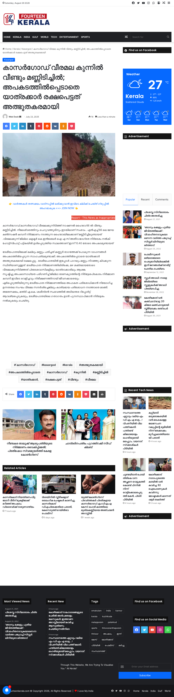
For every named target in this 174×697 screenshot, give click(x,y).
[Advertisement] (59, 332)
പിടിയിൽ (95, 645)
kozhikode (107, 616)
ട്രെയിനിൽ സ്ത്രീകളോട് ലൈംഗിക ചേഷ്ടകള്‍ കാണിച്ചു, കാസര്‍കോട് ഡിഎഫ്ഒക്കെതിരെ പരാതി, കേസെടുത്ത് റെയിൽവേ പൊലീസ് (58, 505)
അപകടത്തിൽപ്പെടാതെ (25, 372)
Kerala (17, 37)
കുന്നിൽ (80, 372)
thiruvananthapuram (111, 628)
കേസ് (94, 639)
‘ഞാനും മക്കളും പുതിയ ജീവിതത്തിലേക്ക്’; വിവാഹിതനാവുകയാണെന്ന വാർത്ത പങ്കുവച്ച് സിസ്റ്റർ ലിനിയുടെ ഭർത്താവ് (157, 236)
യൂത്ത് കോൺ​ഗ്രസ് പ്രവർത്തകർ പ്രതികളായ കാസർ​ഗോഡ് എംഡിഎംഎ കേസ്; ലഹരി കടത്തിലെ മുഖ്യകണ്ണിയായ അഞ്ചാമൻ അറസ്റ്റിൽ (97, 505)
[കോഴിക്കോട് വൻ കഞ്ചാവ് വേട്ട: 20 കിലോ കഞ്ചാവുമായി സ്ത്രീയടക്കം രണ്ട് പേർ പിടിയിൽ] (132, 302)
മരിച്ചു (121, 645)
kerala (68, 365)
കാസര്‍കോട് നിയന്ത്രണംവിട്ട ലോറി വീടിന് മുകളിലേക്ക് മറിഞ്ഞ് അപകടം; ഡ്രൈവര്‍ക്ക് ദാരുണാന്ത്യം (19, 502)
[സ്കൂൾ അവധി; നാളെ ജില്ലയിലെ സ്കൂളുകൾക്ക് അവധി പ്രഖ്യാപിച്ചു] (132, 282)
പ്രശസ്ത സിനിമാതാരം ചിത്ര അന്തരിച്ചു (156, 213)
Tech (54, 37)
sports (94, 628)
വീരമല (91, 379)
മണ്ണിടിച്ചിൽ (101, 372)
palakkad (112, 622)
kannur (119, 610)
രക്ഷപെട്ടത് (54, 379)
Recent (145, 199)
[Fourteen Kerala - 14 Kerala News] (27, 19)
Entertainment (69, 37)
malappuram (97, 622)
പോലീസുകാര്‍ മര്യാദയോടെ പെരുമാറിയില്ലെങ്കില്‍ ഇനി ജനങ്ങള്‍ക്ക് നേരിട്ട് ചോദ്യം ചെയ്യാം (157, 261)
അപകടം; (107, 633)
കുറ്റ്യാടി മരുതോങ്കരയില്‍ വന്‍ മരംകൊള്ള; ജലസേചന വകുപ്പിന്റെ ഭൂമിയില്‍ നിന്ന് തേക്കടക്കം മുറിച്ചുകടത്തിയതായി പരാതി (160, 425)
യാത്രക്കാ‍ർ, (31, 379)
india (108, 610)
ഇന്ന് (119, 633)
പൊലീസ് (109, 645)
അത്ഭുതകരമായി (92, 365)
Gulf (35, 37)
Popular (130, 199)
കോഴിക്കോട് (107, 639)
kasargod (49, 365)
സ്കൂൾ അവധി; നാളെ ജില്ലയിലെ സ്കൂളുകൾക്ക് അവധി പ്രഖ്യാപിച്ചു (155, 283)
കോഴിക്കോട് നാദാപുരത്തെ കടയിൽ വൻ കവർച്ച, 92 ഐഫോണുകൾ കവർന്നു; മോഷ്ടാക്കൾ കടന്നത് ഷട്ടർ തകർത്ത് (160, 487)
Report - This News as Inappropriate (93, 217)
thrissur (94, 633)
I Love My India (85, 691)
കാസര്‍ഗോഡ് (58, 372)
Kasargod (26, 48)
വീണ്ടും (74, 379)
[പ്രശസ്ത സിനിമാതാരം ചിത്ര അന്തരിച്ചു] (132, 216)
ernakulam (96, 610)
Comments (161, 199)
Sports (85, 37)
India (27, 37)
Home (7, 37)
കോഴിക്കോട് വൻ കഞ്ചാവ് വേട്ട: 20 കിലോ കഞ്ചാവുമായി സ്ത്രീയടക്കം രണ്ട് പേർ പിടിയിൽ (156, 305)
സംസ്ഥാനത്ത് (98, 651)
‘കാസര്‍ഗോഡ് (25, 365)
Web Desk (14, 116)
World (44, 37)
